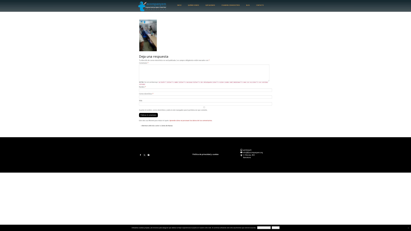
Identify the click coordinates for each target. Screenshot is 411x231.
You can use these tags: (203, 83)
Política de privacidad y (202, 154)
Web (140, 100)
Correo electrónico (146, 94)
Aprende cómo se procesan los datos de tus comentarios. (190, 120)
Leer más (276, 228)
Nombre (142, 87)
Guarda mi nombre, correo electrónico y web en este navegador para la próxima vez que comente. (173, 110)
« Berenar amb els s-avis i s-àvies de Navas (157, 126)
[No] (408, 228)
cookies (215, 154)
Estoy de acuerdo (264, 228)
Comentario (143, 63)
